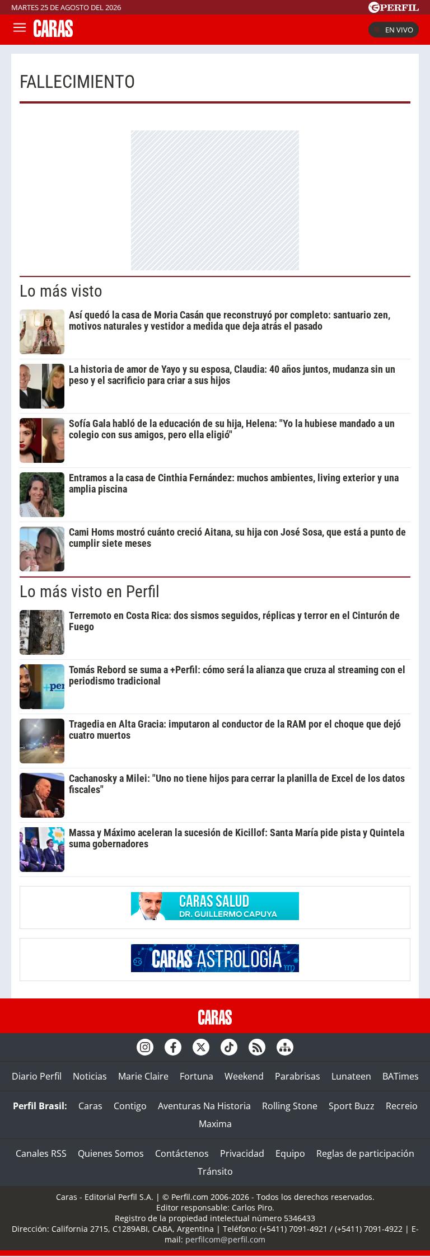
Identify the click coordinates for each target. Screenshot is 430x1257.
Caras (90, 1106)
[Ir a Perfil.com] (393, 9)
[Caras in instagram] (145, 1047)
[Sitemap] (285, 1047)
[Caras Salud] (215, 917)
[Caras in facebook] (173, 1047)
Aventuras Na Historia (204, 1106)
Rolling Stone (289, 1106)
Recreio (402, 1106)
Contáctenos (182, 1153)
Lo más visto (61, 291)
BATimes (400, 1076)
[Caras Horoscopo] (215, 969)
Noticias (90, 1076)
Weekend (244, 1076)
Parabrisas (297, 1076)
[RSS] (257, 1047)
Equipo (290, 1153)
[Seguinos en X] (201, 1047)
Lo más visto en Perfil (90, 591)
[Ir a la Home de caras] (53, 33)
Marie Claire (143, 1076)
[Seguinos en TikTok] (229, 1047)
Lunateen (351, 1076)
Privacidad (242, 1153)
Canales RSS (41, 1153)
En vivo (399, 30)
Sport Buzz (352, 1106)
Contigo (130, 1106)
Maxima (215, 1124)
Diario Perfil (37, 1076)
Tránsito (215, 1171)
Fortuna (196, 1076)
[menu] (19, 29)
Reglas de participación (365, 1153)
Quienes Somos (111, 1153)
